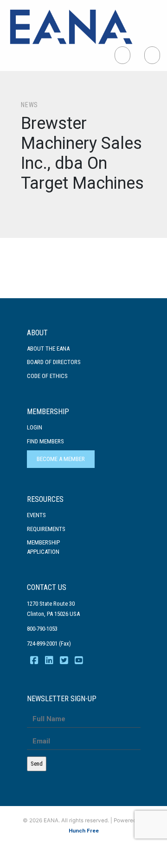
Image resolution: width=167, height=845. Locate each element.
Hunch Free (84, 830)
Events (36, 515)
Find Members (45, 441)
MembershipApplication (43, 547)
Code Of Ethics (47, 375)
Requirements (46, 528)
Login (34, 427)
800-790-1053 (42, 628)
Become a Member (61, 458)
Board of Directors (54, 361)
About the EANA (48, 348)
